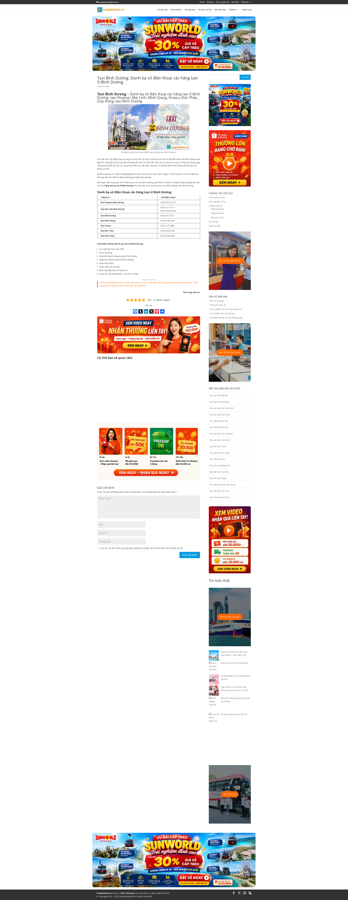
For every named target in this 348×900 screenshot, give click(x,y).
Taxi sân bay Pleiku (218, 478)
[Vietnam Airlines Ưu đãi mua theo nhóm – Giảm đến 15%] (214, 655)
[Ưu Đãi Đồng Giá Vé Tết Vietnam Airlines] (214, 680)
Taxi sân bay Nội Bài (219, 395)
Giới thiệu (235, 2)
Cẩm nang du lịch (222, 2)
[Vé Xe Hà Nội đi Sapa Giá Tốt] (214, 719)
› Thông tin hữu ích (217, 305)
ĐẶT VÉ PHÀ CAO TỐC (230, 617)
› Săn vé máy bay (216, 300)
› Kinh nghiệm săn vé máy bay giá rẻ (225, 309)
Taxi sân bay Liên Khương (221, 433)
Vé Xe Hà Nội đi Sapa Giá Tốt (234, 714)
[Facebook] (135, 311)
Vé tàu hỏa (162, 10)
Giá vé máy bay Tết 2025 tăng (234, 663)
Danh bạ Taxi (103, 86)
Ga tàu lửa (213, 221)
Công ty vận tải (215, 206)
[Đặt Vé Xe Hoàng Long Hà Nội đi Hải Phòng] (214, 705)
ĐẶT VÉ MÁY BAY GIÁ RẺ (229, 352)
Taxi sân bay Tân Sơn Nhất (221, 408)
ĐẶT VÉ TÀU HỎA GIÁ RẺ (230, 260)
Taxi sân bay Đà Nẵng (219, 401)
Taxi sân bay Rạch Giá (219, 497)
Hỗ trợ (202, 2)
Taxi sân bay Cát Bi (218, 446)
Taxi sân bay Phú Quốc (220, 414)
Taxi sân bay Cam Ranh (220, 440)
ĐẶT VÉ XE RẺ (230, 794)
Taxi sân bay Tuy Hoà (219, 472)
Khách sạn (246, 10)
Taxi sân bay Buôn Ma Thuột (222, 484)
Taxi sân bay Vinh (217, 459)
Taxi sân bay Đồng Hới (220, 465)
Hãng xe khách (217, 213)
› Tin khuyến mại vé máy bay (222, 313)
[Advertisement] (148, 391)
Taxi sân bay (220, 10)
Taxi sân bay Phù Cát (219, 427)
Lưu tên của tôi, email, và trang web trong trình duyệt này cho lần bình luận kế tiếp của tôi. (141, 548)
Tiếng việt (245, 2)
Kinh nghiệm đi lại (217, 201)
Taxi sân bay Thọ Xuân (220, 452)
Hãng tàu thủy (217, 217)
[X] (151, 311)
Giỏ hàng (210, 2)
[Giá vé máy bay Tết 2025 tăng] (214, 667)
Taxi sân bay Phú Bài (219, 421)
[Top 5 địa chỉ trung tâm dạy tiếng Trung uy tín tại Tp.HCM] (214, 691)
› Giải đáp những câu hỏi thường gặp (225, 317)
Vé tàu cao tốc (205, 10)
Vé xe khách (176, 10)
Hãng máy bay (217, 209)
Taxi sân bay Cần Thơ (219, 491)
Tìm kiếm (245, 77)
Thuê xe (232, 10)
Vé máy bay (190, 10)
